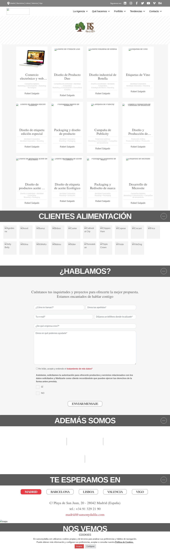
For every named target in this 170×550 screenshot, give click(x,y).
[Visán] (120, 244)
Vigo (40, 3)
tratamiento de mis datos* (79, 369)
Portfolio (118, 11)
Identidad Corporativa (106, 85)
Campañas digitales (32, 84)
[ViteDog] (137, 244)
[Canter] (72, 228)
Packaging (71, 141)
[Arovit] (24, 228)
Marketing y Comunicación (27, 86)
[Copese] (121, 228)
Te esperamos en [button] (85, 480)
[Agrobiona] (10, 230)
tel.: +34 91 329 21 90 (85, 508)
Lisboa (27, 3)
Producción (146, 141)
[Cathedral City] (89, 230)
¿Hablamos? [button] (85, 271)
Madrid (12, 3)
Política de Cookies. (124, 542)
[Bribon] (56, 228)
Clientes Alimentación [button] (85, 216)
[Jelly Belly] (10, 246)
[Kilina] (24, 244)
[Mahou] (56, 244)
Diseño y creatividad (98, 84)
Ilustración (71, 195)
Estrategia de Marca (98, 88)
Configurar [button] (90, 546)
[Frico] (151, 228)
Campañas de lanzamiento (107, 142)
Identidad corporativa (134, 86)
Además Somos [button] (85, 421)
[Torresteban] (89, 246)
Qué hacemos (99, 11)
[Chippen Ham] (105, 230)
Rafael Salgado (32, 93)
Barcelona (20, 3)
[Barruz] (41, 228)
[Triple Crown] (105, 246)
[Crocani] (137, 228)
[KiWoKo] (41, 244)
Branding (110, 88)
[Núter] (72, 244)
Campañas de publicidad (63, 84)
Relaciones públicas (102, 139)
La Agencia (79, 11)
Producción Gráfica (138, 139)
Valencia (35, 3)
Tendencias (136, 11)
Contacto (154, 11)
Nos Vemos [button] (85, 529)
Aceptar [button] (79, 546)
